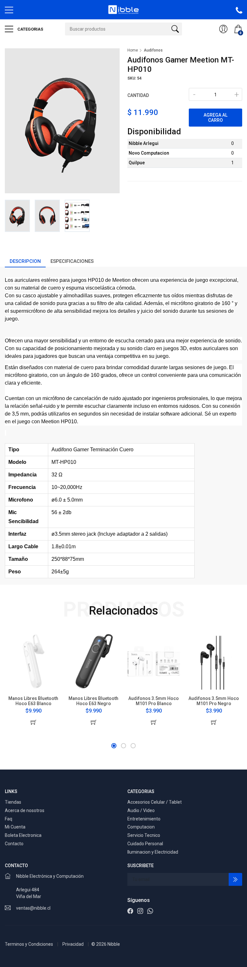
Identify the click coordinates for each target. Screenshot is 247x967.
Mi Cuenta (15, 826)
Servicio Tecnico (143, 835)
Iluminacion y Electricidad (152, 852)
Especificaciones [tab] (72, 261)
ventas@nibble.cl (33, 908)
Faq (8, 818)
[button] (114, 746)
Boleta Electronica (23, 835)
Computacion (141, 826)
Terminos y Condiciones (29, 944)
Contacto (14, 843)
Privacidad (73, 944)
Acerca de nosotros (24, 810)
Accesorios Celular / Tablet (154, 802)
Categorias (29, 29)
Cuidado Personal (145, 843)
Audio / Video (141, 810)
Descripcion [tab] (25, 261)
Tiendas (13, 802)
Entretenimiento (143, 818)
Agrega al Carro (215, 117)
